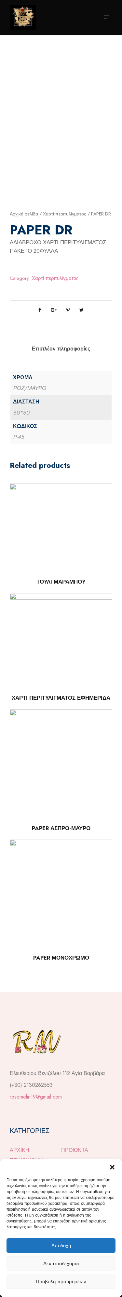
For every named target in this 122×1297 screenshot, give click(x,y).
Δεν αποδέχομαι (61, 1263)
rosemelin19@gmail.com (36, 1097)
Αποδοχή (61, 1245)
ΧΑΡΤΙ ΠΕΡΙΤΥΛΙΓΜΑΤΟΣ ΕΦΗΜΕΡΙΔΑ (61, 698)
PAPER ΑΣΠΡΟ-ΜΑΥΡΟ (61, 828)
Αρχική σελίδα (24, 214)
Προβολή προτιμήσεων (61, 1281)
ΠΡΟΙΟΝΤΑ (74, 1150)
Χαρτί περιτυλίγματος (64, 214)
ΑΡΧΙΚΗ (19, 1150)
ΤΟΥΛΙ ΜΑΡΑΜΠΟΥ (61, 582)
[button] (112, 1167)
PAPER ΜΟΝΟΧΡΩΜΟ (61, 958)
